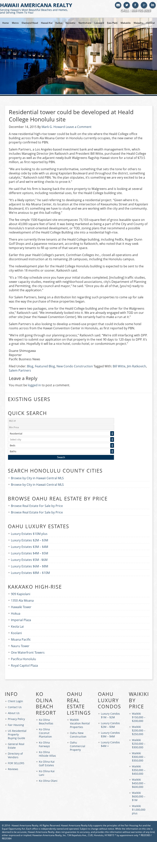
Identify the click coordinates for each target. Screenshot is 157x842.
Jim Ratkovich (136, 366)
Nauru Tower (20, 646)
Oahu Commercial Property (77, 746)
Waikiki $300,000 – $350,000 (138, 756)
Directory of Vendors (15, 755)
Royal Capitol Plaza (24, 665)
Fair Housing (16, 725)
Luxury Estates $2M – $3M (29, 540)
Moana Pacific (21, 639)
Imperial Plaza (21, 620)
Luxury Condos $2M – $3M (110, 725)
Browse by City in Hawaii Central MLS (37, 478)
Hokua (15, 613)
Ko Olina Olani (48, 781)
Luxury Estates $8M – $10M (30, 573)
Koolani (16, 633)
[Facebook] (135, 5)
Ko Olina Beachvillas (46, 721)
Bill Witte (119, 366)
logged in (34, 385)
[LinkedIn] (152, 5)
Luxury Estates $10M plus (29, 534)
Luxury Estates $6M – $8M (29, 566)
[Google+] (144, 5)
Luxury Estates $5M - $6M (29, 560)
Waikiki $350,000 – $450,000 (138, 770)
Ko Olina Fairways (44, 744)
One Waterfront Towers (28, 652)
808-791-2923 (140, 10)
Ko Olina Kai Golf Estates (47, 763)
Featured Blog (45, 366)
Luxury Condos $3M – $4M (110, 734)
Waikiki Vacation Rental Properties (80, 723)
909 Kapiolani (20, 594)
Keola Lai (17, 626)
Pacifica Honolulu (23, 659)
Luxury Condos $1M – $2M (110, 715)
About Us (14, 713)
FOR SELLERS (16, 763)
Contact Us (15, 707)
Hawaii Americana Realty (36, 8)
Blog (30, 366)
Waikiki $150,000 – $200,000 (138, 717)
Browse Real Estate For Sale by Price (37, 506)
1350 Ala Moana (22, 600)
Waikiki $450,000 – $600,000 (138, 783)
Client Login (15, 701)
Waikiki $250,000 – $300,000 (138, 743)
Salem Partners (20, 370)
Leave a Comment (79, 127)
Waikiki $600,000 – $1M (138, 796)
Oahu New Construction (78, 734)
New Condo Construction (74, 366)
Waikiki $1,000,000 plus (138, 809)
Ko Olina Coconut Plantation (45, 732)
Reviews (13, 769)
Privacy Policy (16, 719)
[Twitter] (126, 5)
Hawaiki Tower (21, 607)
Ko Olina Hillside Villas (47, 753)
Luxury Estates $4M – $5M (29, 553)
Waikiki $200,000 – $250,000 (138, 730)
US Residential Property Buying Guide (17, 734)
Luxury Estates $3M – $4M (29, 547)
